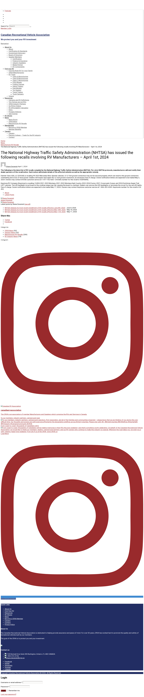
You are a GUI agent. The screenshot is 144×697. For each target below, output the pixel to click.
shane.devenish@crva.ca (15, 658)
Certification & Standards (18, 51)
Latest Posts (9, 195)
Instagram (8, 665)
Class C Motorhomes (20, 80)
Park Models (17, 88)
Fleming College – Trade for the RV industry (25, 135)
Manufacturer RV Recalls (18, 124)
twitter (7, 664)
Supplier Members (15, 57)
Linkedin (8, 669)
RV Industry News (11, 236)
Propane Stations (15, 112)
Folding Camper (18, 84)
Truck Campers (18, 94)
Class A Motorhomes (20, 77)
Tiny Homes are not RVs (17, 102)
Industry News (10, 233)
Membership (9, 125)
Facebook (8, 662)
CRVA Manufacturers (16, 73)
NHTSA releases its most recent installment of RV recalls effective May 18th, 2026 (35, 210)
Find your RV (9, 69)
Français (8, 11)
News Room (13, 120)
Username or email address (11, 682)
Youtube (8, 667)
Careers (7, 131)
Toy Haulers (17, 90)
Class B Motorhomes (20, 78)
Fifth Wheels (17, 82)
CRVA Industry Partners (17, 104)
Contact (11, 137)
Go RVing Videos (15, 106)
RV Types (12, 75)
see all (27, 204)
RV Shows (8, 116)
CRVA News (13, 122)
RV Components (18, 67)
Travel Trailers (18, 92)
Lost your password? (8, 694)
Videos (11, 96)
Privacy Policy (10, 625)
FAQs (11, 110)
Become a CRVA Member (18, 127)
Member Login (6, 28)
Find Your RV (9, 611)
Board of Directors (15, 55)
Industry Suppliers (19, 63)
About (11, 49)
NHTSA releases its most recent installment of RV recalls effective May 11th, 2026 (35, 212)
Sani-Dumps (13, 114)
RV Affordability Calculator (18, 108)
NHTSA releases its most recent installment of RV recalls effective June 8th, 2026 (35, 208)
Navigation (5, 44)
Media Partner (18, 65)
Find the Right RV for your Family (21, 71)
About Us (8, 47)
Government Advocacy (17, 53)
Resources (9, 98)
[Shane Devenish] (7, 198)
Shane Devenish (12, 166)
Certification (17, 59)
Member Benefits (15, 129)
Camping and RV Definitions (19, 100)
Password (5, 687)
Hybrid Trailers (18, 86)
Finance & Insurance (20, 61)
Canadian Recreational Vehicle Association (25, 34)
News (7, 118)
